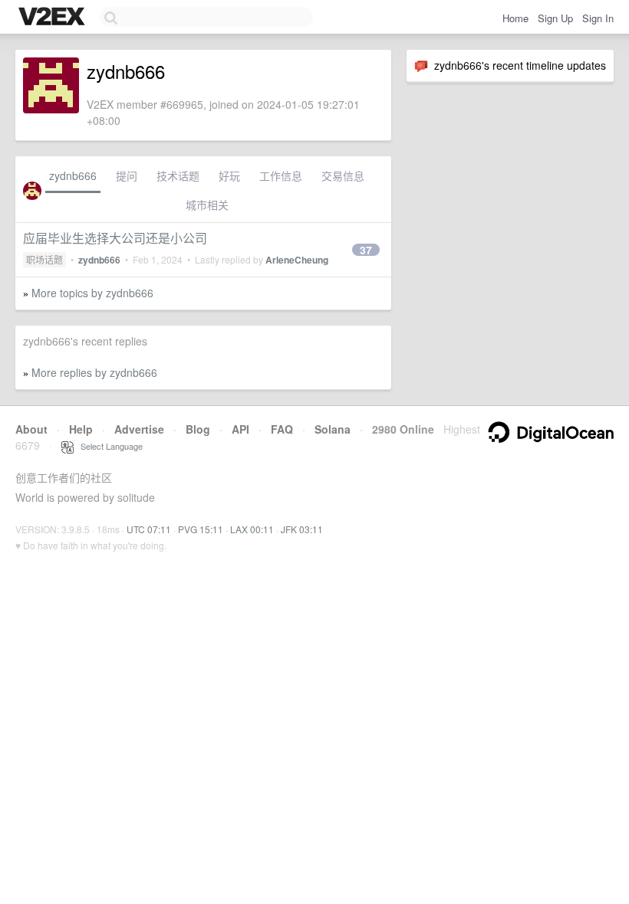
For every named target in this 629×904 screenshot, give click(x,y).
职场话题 (44, 259)
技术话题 (177, 175)
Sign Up (555, 18)
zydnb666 (73, 175)
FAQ (282, 429)
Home (515, 18)
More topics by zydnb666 (92, 292)
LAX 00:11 (252, 529)
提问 (126, 175)
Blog (198, 429)
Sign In (598, 18)
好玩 (229, 175)
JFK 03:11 (302, 529)
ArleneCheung (296, 260)
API (240, 429)
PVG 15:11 (200, 529)
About (31, 429)
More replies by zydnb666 (94, 372)
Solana (332, 429)
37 (366, 250)
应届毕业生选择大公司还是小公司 (115, 238)
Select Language (108, 446)
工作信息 (280, 175)
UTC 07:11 (149, 529)
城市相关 (207, 204)
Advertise (139, 429)
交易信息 (342, 175)
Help (81, 429)
